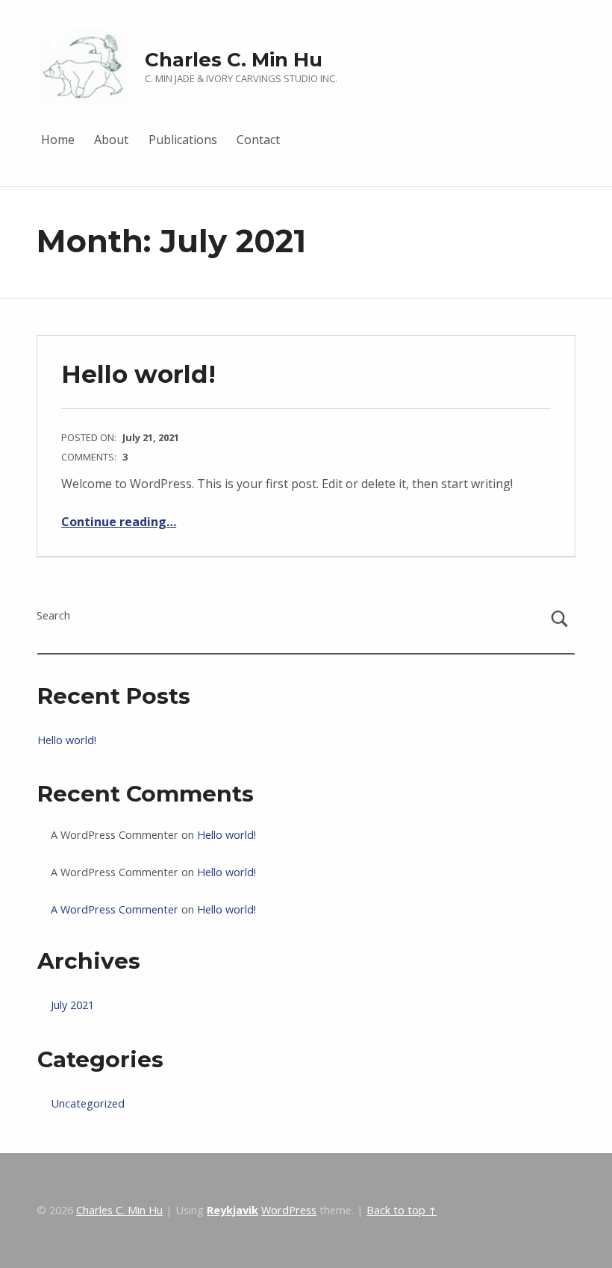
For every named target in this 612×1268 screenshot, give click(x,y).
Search (53, 615)
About (111, 139)
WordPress (288, 1210)
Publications (183, 139)
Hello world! (138, 374)
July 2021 (72, 1005)
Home (58, 139)
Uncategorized (88, 1103)
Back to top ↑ (401, 1210)
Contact (258, 139)
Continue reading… (118, 521)
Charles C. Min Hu (233, 59)
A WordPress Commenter (114, 909)
